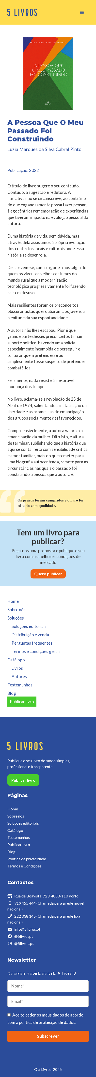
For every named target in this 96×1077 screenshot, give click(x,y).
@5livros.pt (24, 943)
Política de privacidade (26, 858)
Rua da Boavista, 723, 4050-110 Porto (46, 896)
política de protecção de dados (47, 1022)
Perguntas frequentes (32, 643)
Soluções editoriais (29, 626)
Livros (17, 668)
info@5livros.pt (27, 929)
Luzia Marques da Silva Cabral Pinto (44, 149)
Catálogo (15, 830)
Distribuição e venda (30, 634)
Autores (19, 676)
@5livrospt (23, 936)
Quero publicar (48, 573)
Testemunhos (19, 684)
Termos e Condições (24, 866)
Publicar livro (22, 701)
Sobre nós (16, 609)
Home (13, 601)
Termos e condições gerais (36, 651)
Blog (11, 693)
